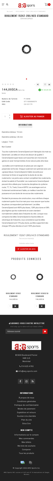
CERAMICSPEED (26, 19)
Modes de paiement (26, 409)
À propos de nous (26, 398)
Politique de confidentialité (26, 405)
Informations (25, 124)
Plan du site (26, 420)
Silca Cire (26, 423)
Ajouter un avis (27, 249)
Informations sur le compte (26, 435)
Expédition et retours (26, 412)
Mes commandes (26, 438)
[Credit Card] (22, 462)
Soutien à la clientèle (26, 416)
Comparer (26, 450)
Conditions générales (26, 401)
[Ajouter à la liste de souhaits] (45, 84)
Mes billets (26, 442)
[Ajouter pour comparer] (49, 84)
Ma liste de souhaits (26, 446)
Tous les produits (26, 453)
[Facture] (30, 462)
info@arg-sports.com (27, 371)
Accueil (10, 11)
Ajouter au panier (33, 116)
